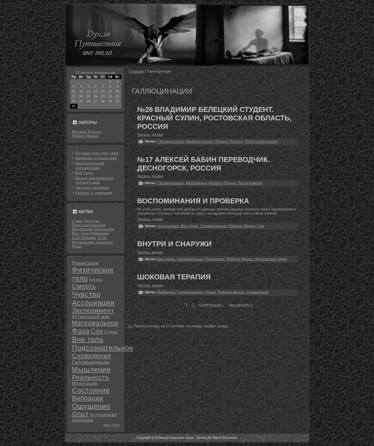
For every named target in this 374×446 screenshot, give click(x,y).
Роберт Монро (85, 136)
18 (81, 96)
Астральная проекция (92, 242)
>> (131, 326)
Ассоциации (93, 303)
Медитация (82, 229)
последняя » (240, 305)
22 (110, 96)
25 (81, 101)
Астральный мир (91, 316)
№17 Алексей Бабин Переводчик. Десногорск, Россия (203, 163)
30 (117, 101)
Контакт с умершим (93, 193)
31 (74, 106)
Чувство (92, 221)
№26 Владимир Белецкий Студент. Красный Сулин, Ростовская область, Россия (214, 118)
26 (88, 101)
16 (117, 91)
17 (74, 96)
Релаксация (85, 263)
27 (95, 101)
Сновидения (91, 355)
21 (103, 96)
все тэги (111, 425)
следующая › (211, 305)
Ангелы (96, 279)
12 (88, 91)
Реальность (90, 377)
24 (74, 101)
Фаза (76, 246)
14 (103, 91)
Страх (77, 221)
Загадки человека (92, 188)
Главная (136, 71)
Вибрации (99, 233)
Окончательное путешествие (89, 165)
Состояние (84, 237)
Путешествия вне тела (96, 153)
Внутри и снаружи (174, 244)
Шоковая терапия (174, 277)
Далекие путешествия (96, 158)
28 (103, 101)
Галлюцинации (91, 362)
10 (74, 91)
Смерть (84, 286)
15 (110, 91)
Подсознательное (88, 225)
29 (110, 101)
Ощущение (104, 229)
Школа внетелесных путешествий (94, 180)
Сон (102, 237)
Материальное (95, 322)
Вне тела (84, 173)
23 (117, 96)
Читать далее (150, 134)
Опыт (80, 414)
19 (88, 96)
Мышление (91, 369)
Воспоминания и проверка (193, 201)
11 (81, 91)
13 (95, 91)
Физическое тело (271, 259)
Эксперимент (93, 310)
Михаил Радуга (86, 132)
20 (95, 96)
